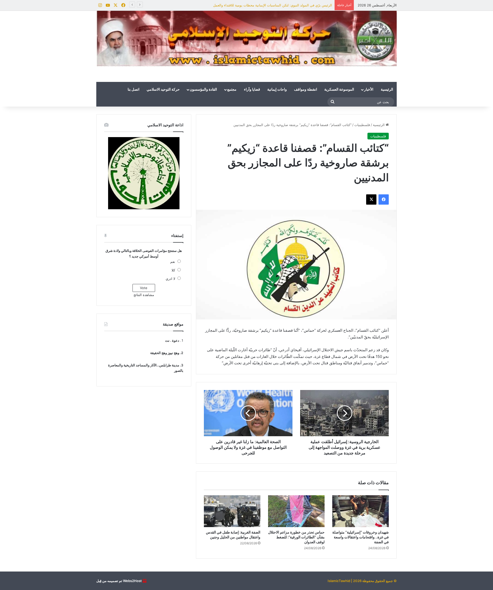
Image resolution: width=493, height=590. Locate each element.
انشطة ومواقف (305, 89)
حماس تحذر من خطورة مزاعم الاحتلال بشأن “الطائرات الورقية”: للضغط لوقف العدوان (296, 537)
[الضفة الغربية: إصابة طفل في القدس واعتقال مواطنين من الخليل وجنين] (232, 511)
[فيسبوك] (383, 199)
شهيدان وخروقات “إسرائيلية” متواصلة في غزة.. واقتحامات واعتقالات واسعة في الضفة (360, 537)
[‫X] (371, 199)
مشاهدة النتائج (144, 295)
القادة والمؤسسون (203, 89)
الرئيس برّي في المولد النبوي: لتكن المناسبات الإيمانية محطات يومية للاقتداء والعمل (272, 5)
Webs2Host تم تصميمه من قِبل (119, 581)
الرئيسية (387, 89)
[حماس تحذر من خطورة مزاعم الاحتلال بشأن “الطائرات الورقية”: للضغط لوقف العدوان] (296, 511)
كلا (173, 270)
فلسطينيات (362, 125)
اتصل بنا (133, 89)
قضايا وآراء (252, 89)
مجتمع (231, 89)
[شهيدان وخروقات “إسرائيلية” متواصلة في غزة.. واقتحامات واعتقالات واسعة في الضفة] (360, 511)
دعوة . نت (172, 340)
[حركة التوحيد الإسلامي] (246, 38)
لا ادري (170, 279)
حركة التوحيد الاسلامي (163, 89)
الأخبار (368, 89)
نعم (172, 262)
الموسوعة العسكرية (339, 89)
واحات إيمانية (277, 89)
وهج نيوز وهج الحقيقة (164, 353)
